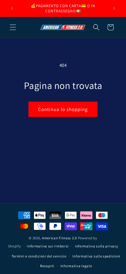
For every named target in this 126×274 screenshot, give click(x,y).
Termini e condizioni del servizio (39, 256)
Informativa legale (76, 266)
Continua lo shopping (63, 109)
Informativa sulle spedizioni (96, 256)
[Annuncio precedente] (12, 8)
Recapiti (47, 266)
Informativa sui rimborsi (48, 246)
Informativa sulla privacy (96, 246)
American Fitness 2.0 (59, 238)
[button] (13, 27)
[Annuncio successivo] (114, 8)
